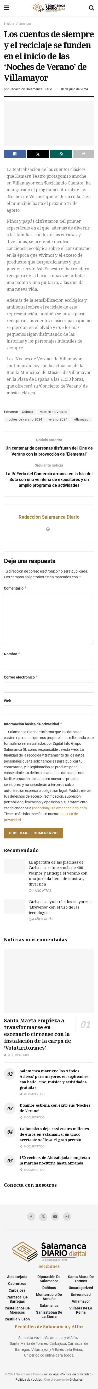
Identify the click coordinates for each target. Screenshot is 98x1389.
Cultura (27, 412)
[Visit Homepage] (49, 8)
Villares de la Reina (80, 1310)
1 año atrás (41, 891)
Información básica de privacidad (33, 723)
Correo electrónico (21, 677)
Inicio (7, 24)
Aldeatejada (17, 1277)
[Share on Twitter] (38, 154)
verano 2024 (58, 419)
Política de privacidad (76, 1374)
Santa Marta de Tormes (81, 1279)
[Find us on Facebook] (31, 1216)
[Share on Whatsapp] (61, 154)
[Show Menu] (6, 8)
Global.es (76, 1379)
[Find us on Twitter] (43, 1217)
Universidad (81, 1294)
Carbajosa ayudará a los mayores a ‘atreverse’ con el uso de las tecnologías (60, 907)
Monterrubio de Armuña (49, 1296)
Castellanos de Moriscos (17, 1310)
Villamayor (23, 24)
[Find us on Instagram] (67, 1216)
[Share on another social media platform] (83, 154)
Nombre (12, 653)
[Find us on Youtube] (55, 1216)
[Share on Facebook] (15, 154)
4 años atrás (42, 919)
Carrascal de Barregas (17, 1299)
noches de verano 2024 (24, 419)
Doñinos (49, 1288)
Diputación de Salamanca (49, 1279)
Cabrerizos (17, 1283)
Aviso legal (51, 1374)
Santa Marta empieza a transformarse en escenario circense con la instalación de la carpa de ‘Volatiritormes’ (37, 1034)
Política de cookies (28, 1379)
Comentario (15, 588)
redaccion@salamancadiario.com (59, 808)
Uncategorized (81, 1288)
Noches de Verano (53, 412)
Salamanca (49, 1305)
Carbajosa (17, 1290)
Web (7, 701)
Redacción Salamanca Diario (30, 89)
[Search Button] (91, 8)
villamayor (81, 419)
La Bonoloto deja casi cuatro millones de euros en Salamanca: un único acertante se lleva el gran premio (54, 1134)
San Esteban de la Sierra (49, 1314)
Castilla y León (17, 1319)
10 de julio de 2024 (74, 89)
